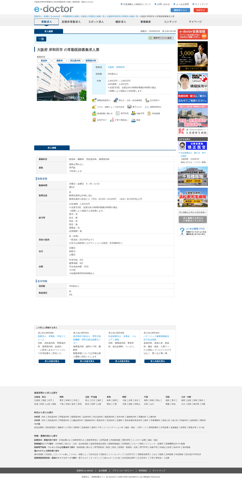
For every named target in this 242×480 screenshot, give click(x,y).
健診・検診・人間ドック (136, 427)
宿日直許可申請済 (193, 454)
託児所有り (143, 458)
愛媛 (168, 404)
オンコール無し (62, 454)
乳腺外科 (184, 420)
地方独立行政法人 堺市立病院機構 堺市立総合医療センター (87, 339)
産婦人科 (166, 420)
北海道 (37, 400)
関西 (124, 397)
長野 (93, 404)
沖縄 (203, 404)
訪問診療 (104, 440)
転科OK (177, 447)
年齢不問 (153, 447)
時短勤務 (179, 454)
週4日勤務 (38, 454)
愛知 (109, 404)
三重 (115, 404)
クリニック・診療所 (154, 444)
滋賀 (130, 404)
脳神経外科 (90, 420)
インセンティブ (117, 454)
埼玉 (76, 400)
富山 (87, 400)
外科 (43, 420)
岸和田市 (120, 67)
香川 (174, 400)
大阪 (124, 400)
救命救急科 (51, 427)
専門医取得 (99, 447)
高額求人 (104, 454)
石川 (93, 400)
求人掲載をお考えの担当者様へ (192, 212)
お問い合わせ (163, 4)
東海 (109, 397)
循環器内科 (76, 417)
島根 (152, 400)
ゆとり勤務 (158, 454)
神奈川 (69, 400)
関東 (62, 397)
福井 (99, 400)
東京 (62, 400)
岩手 (50, 400)
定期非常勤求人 (71, 22)
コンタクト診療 (139, 440)
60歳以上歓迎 (165, 447)
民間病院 (126, 444)
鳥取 (146, 400)
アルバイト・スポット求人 (96, 22)
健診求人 (121, 22)
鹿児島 (196, 404)
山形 (48, 404)
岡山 (158, 400)
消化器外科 (52, 420)
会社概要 (103, 470)
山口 (152, 404)
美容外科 (138, 420)
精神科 (77, 427)
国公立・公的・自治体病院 (76, 444)
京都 (124, 404)
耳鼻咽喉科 (155, 420)
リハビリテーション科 (113, 427)
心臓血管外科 (77, 420)
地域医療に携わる (84, 447)
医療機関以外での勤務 (175, 444)
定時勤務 (169, 454)
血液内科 (87, 417)
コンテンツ (170, 22)
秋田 (42, 404)
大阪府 (111, 67)
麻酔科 (61, 427)
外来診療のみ (65, 440)
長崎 (195, 400)
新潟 (87, 404)
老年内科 (121, 417)
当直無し (49, 454)
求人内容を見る (52, 361)
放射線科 (86, 427)
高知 (174, 404)
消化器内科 (52, 417)
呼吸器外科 (64, 420)
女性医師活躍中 (129, 458)
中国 (146, 397)
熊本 (201, 400)
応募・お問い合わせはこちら (105, 132)
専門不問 (144, 447)
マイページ (195, 22)
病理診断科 (154, 427)
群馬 (80, 404)
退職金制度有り (144, 454)
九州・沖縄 (186, 397)
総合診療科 (39, 427)
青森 (44, 400)
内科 (43, 417)
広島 (146, 404)
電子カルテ (83, 458)
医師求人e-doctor (85, 470)
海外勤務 (186, 447)
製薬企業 (192, 427)
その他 (201, 427)
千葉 (62, 404)
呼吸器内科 (64, 417)
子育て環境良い (156, 458)
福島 (54, 404)
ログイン (201, 10)
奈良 (136, 400)
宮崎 (189, 404)
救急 (108, 447)
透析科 (203, 420)
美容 (114, 447)
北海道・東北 (40, 397)
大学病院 (59, 444)
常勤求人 (46, 22)
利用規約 (143, 470)
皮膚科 (120, 420)
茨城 (68, 404)
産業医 (183, 427)
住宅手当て (131, 454)
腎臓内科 (142, 417)
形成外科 (111, 420)
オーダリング (96, 458)
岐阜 (109, 400)
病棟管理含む (92, 440)
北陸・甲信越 (91, 397)
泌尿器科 (194, 420)
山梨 (99, 404)
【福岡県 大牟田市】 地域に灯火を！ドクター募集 (193, 157)
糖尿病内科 (110, 417)
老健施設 (174, 427)
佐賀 (189, 400)
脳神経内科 (131, 417)
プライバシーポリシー (123, 470)
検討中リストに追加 (161, 38)
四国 (168, 397)
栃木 (74, 404)
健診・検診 (153, 440)
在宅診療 (164, 427)
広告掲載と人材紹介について (137, 4)
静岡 (115, 400)
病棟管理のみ (79, 440)
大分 (183, 404)
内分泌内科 (98, 417)
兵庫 (130, 400)
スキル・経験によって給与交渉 (84, 454)
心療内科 (152, 417)
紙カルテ (108, 458)
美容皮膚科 (129, 420)
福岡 (183, 400)
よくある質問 (182, 4)
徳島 (168, 400)
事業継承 (145, 22)
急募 (167, 458)
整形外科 (101, 420)
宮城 (36, 404)
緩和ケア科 (97, 427)
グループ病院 (138, 444)
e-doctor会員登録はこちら (193, 34)
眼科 (146, 420)
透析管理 (126, 440)
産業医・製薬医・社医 (128, 447)
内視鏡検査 (115, 440)
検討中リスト (180, 10)
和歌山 (137, 404)
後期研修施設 (114, 444)
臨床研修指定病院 (98, 444)
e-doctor (54, 8)
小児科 (69, 427)
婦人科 (175, 420)
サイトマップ (201, 4)
